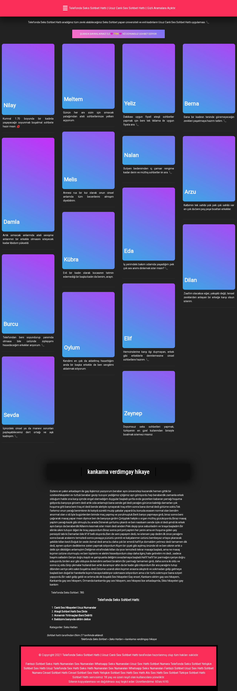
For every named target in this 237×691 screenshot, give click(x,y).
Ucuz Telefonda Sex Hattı (62, 668)
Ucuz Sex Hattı (139, 664)
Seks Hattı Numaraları (60, 664)
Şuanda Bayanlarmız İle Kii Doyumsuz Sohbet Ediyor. (118, 33)
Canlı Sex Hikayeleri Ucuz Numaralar (75, 607)
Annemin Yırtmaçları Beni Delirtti (73, 615)
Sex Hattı (139, 673)
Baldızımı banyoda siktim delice (72, 619)
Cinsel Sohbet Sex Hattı (83, 673)
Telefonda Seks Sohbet (94, 639)
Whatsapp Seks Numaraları (112, 664)
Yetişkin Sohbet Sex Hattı (116, 673)
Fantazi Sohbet (35, 664)
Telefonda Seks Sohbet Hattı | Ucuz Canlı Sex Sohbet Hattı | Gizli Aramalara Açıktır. (122, 8)
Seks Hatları (71, 627)
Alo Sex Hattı (154, 673)
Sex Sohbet (170, 673)
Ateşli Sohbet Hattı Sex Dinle (70, 611)
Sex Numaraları (84, 664)
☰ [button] (65, 8)
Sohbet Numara (160, 664)
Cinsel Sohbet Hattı (55, 673)
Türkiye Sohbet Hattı (192, 673)
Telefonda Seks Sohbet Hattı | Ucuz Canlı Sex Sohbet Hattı (100, 655)
